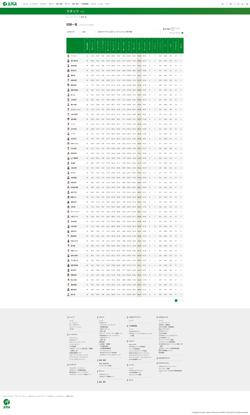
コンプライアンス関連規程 (167, 342)
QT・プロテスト (74, 325)
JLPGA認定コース (164, 338)
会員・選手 (75, 4)
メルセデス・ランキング (76, 368)
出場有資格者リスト (75, 353)
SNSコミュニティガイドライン (37, 396)
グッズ (107, 4)
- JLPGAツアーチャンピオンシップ (110, 355)
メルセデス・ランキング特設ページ (80, 374)
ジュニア (93, 4)
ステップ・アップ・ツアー (77, 342)
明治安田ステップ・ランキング (78, 372)
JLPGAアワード (163, 331)
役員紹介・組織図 (164, 325)
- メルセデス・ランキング (107, 325)
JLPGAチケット (104, 374)
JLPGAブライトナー (135, 317)
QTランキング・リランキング (78, 357)
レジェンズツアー (74, 344)
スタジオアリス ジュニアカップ (138, 355)
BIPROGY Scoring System (175, 29)
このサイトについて (8, 396)
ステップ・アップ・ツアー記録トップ (110, 333)
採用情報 (161, 353)
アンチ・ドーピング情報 (166, 340)
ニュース (25, 4)
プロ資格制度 (84, 4)
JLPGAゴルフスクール (136, 370)
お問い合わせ (70, 396)
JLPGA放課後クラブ (135, 359)
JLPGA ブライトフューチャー (168, 366)
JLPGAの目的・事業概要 (166, 327)
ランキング (43, 4)
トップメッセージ (164, 323)
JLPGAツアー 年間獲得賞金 (77, 370)
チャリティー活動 (164, 369)
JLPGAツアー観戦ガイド (106, 377)
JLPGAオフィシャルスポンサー (168, 335)
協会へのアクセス (164, 329)
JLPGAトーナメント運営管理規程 (169, 348)
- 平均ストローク (104, 329)
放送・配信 (59, 4)
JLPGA (71, 329)
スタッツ (51, 4)
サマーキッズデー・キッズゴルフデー (140, 357)
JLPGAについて (163, 317)
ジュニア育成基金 (134, 349)
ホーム (68, 17)
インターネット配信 (105, 366)
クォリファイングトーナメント (78, 355)
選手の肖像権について (165, 350)
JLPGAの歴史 (163, 333)
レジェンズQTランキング (77, 359)
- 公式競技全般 (103, 346)
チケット (67, 4)
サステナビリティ (163, 363)
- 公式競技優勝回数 (105, 348)
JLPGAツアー (73, 340)
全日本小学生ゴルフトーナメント (139, 353)
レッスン (100, 4)
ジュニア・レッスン (75, 327)
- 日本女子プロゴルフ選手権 (107, 353)
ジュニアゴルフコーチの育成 (138, 351)
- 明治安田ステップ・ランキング (109, 335)
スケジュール (73, 338)
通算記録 (102, 342)
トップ (71, 320)
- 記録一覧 (102, 331)
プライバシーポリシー (21, 396)
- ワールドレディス (105, 350)
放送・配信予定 (104, 363)
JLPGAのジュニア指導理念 (137, 347)
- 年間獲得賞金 (103, 327)
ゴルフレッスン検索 (135, 375)
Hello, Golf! (132, 344)
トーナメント (34, 4)
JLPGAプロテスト (134, 331)
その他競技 (72, 346)
